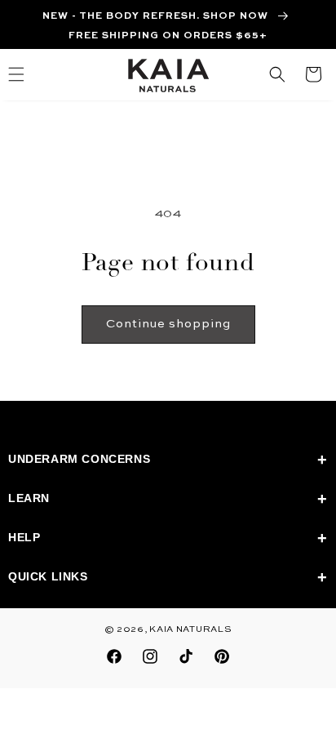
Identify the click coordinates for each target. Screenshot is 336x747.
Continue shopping (168, 324)
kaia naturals (190, 629)
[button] (277, 74)
